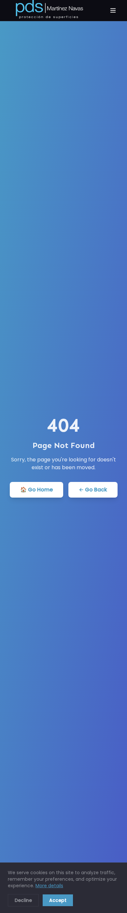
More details (49, 885)
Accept (57, 900)
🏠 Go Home (36, 489)
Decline (23, 900)
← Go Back (93, 489)
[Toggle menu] (113, 10)
